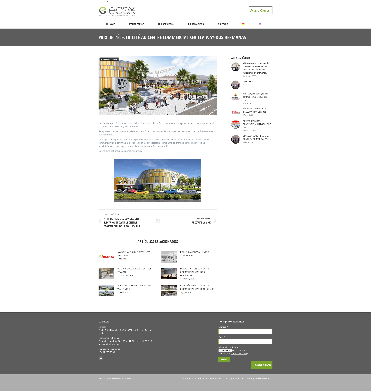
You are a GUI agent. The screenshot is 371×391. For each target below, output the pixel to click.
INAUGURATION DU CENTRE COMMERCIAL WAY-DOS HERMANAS (195, 272)
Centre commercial (109, 59)
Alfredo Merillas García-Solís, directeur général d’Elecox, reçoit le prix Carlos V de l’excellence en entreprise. (256, 68)
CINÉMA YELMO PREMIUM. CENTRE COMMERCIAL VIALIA (257, 137)
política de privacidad (238, 354)
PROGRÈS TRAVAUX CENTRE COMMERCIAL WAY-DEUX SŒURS (197, 287)
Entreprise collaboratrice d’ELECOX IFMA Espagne (254, 110)
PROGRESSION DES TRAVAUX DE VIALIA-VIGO (134, 287)
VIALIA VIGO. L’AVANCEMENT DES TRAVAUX (134, 270)
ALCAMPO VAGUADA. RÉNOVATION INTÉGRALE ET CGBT (257, 124)
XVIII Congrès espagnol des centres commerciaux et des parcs (256, 96)
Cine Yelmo (248, 81)
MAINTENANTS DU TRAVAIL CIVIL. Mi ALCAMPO (134, 253)
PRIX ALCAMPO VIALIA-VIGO (194, 251)
